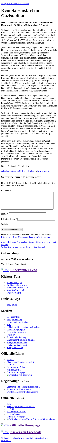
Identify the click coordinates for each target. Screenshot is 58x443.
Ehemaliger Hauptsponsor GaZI (21, 362)
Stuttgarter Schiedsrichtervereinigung (23, 387)
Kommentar (7, 190)
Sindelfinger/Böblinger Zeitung (20, 340)
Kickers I (32, 171)
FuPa (9, 324)
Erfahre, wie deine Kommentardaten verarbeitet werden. (26, 237)
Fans (25, 171)
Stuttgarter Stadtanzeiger (17, 345)
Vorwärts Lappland (15, 290)
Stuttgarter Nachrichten (17, 342)
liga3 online (12, 305)
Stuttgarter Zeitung (15, 347)
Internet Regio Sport (16, 329)
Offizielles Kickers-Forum (44, 419)
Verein (46, 171)
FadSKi (10, 364)
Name (4, 214)
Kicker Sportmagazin (16, 332)
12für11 (10, 359)
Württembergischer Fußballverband (22, 392)
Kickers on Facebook (25, 432)
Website (4, 224)
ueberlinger (6, 171)
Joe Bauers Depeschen (17, 285)
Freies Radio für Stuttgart (18, 322)
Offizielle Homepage (16, 372)
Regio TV (11, 335)
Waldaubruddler (14, 293)
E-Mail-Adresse (9, 219)
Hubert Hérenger (14, 282)
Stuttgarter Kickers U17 (17, 287)
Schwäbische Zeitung (16, 337)
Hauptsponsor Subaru (16, 367)
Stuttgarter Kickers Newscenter (15, 3)
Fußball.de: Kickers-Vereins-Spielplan (24, 327)
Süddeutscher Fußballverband (20, 389)
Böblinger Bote (13, 317)
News (40, 171)
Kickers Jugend (14, 370)
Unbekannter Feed (23, 270)
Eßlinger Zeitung (14, 319)
